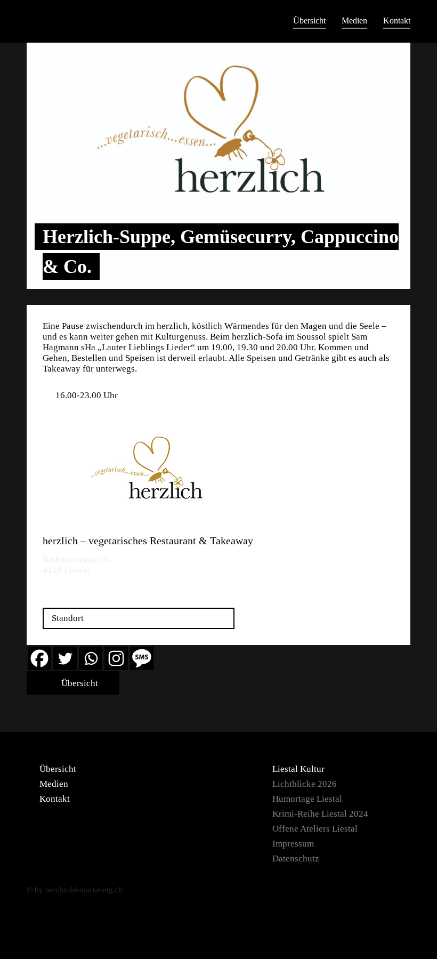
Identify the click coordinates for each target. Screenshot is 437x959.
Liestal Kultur (298, 769)
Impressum (293, 844)
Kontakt (396, 20)
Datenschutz (295, 858)
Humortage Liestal (307, 799)
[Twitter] (65, 658)
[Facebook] (39, 658)
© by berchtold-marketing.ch (75, 889)
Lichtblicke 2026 (304, 784)
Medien (354, 20)
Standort (68, 618)
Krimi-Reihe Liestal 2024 (320, 814)
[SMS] (141, 658)
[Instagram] (116, 658)
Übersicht (309, 20)
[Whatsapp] (90, 658)
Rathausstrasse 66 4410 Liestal (76, 564)
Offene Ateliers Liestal (315, 829)
